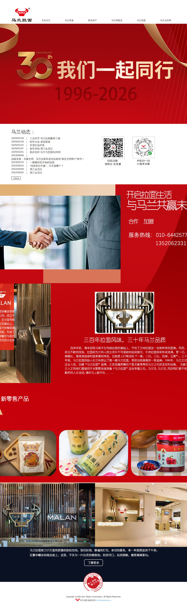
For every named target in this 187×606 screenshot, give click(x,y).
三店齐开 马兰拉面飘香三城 (45, 138)
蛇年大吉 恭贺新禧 (40, 141)
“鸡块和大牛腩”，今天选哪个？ (47, 165)
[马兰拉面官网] (21, 21)
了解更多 (16, 178)
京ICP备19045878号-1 (103, 600)
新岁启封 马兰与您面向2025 (45, 152)
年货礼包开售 (37, 145)
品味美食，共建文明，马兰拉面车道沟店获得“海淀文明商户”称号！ (47, 158)
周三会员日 (36, 169)
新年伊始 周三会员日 (41, 148)
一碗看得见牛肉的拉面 (42, 162)
